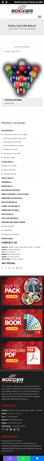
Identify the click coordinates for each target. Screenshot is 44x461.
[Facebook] (3, 429)
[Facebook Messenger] (37, 458)
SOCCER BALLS (7, 130)
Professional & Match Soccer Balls (15, 134)
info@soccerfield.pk (13, 250)
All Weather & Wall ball (11, 234)
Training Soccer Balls (10, 149)
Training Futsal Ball (9, 174)
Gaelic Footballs (8, 226)
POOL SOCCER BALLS (10, 218)
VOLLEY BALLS (7, 178)
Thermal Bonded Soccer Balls (13, 146)
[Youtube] (14, 429)
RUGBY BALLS (7, 186)
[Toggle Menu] (39, 17)
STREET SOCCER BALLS (11, 206)
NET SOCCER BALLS (9, 202)
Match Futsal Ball (9, 170)
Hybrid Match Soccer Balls (12, 142)
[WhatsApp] (23, 458)
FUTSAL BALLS (7, 162)
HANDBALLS (7, 182)
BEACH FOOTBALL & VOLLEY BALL (15, 194)
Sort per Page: (10, 51)
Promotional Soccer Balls (12, 153)
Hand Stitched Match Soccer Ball (14, 138)
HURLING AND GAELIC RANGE (13, 222)
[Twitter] (7, 429)
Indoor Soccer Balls (10, 166)
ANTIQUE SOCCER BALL (11, 190)
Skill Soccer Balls (9, 158)
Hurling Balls (7, 230)
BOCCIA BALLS (7, 214)
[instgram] (18, 429)
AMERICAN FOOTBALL (10, 210)
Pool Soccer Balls (13, 100)
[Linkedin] (10, 429)
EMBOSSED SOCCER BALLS (12, 198)
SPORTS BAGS (7, 238)
